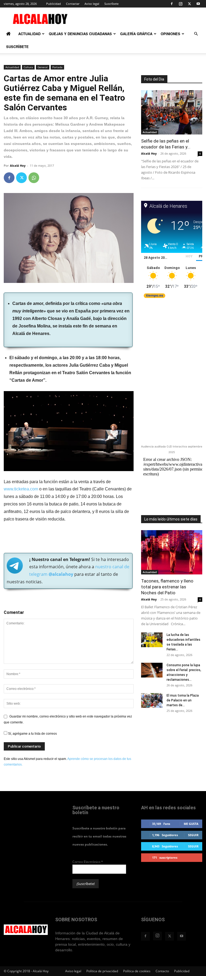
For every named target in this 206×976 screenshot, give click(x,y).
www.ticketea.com (21, 489)
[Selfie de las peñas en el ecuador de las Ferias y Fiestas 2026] (171, 112)
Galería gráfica (136, 33)
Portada (57, 67)
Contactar (72, 4)
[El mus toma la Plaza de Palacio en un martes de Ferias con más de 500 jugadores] (152, 700)
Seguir (193, 835)
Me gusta (191, 824)
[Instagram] (180, 4)
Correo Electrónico (87, 862)
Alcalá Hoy (17, 165)
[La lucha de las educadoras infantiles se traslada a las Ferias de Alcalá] (152, 639)
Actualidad (29, 33)
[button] (195, 34)
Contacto (162, 971)
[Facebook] (172, 4)
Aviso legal (91, 4)
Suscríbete (111, 4)
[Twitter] (189, 4)
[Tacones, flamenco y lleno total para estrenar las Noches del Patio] (171, 552)
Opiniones (170, 33)
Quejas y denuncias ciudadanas (80, 33)
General (43, 67)
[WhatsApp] (33, 177)
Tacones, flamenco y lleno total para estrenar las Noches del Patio (167, 586)
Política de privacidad (102, 971)
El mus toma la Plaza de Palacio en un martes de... (183, 700)
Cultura (28, 67)
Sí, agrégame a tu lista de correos (32, 733)
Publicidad (53, 4)
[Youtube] (198, 4)
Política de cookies (136, 971)
